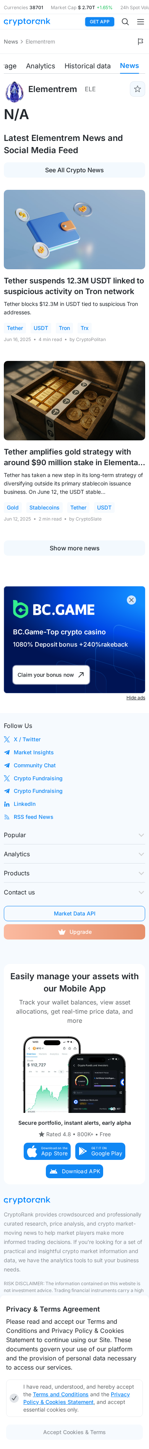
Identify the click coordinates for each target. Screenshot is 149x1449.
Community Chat (35, 765)
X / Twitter (27, 739)
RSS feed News (33, 816)
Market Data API (75, 913)
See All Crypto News (74, 170)
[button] (47, 1151)
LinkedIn (25, 804)
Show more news (75, 548)
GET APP (100, 21)
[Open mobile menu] (140, 21)
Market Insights (34, 752)
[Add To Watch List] (137, 89)
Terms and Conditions (61, 1394)
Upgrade (81, 931)
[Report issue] (140, 41)
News (11, 41)
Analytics (40, 66)
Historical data (88, 66)
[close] (131, 600)
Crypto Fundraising (38, 778)
